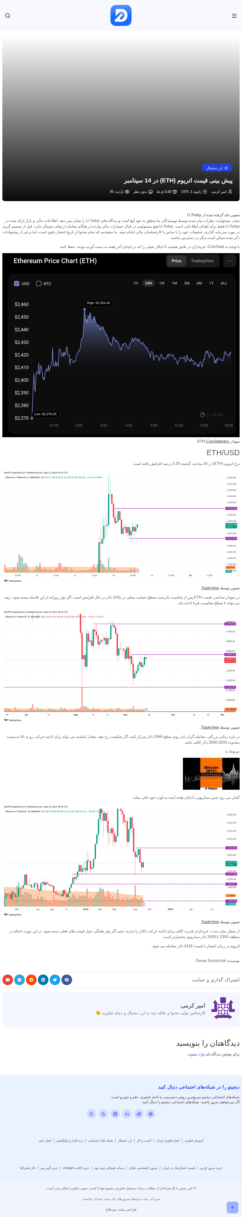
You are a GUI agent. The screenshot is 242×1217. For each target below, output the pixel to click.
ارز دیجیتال (125, 1140)
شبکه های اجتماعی (100, 1140)
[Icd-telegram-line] (150, 1114)
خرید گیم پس (49, 1168)
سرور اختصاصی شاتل (143, 1168)
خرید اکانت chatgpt (76, 1168)
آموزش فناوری (194, 1140)
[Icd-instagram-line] (115, 1114)
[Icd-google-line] (91, 1114)
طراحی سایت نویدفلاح (121, 1209)
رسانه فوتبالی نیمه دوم (109, 1168)
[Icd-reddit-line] (138, 1114)
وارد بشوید (196, 1054)
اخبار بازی (45, 1140)
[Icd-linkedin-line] (127, 1114)
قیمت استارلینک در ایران (178, 1168)
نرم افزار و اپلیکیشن (69, 1140)
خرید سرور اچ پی (211, 1168)
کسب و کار (144, 1140)
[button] (217, 167)
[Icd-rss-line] (103, 1114)
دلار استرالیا (27, 1168)
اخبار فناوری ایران (168, 1140)
